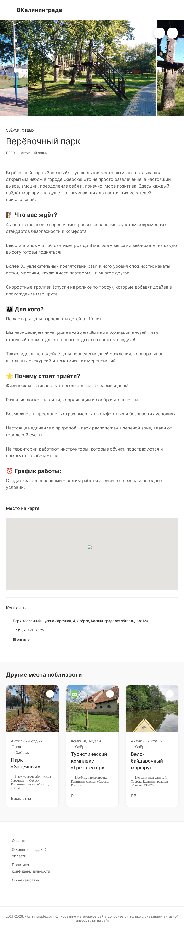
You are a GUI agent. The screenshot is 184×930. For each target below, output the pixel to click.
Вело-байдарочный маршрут (147, 760)
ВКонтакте (21, 639)
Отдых (28, 130)
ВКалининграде (39, 9)
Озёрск (12, 130)
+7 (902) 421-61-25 (28, 630)
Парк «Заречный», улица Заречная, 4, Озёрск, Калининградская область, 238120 (80, 621)
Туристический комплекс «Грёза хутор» (89, 760)
